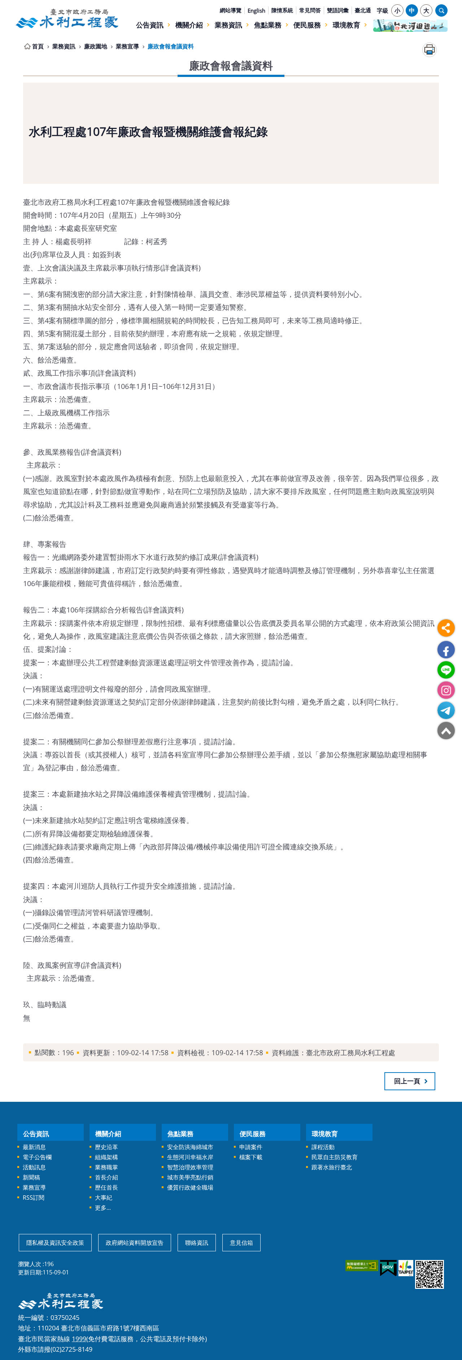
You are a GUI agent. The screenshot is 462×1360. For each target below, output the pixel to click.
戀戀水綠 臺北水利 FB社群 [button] (446, 649)
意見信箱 (241, 1243)
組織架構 (106, 1157)
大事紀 (103, 1197)
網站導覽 (230, 10)
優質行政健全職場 (190, 1187)
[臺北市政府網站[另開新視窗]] (405, 1268)
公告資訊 (150, 25)
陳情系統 (282, 10)
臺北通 (363, 10)
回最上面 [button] (446, 730)
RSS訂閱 (33, 1197)
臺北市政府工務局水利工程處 (66, 19)
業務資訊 (228, 25)
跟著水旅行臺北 (331, 1167)
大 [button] (426, 10)
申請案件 (250, 1147)
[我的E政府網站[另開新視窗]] (388, 1268)
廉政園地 (95, 46)
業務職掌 (106, 1167)
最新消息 (34, 1147)
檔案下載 (250, 1157)
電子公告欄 (37, 1157)
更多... (103, 1208)
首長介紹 (106, 1177)
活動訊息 (34, 1167)
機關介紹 (189, 25)
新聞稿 (31, 1177)
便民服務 (307, 25)
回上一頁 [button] (407, 1081)
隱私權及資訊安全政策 (55, 1243)
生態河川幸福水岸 (190, 1157)
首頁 (38, 46)
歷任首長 (106, 1187)
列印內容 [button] (429, 50)
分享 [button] (446, 628)
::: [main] (19, 44)
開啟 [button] (441, 10)
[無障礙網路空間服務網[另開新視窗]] (361, 1265)
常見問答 (310, 10)
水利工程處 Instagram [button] (446, 690)
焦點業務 (268, 25)
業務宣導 (127, 46)
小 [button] (397, 10)
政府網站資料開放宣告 (135, 1243)
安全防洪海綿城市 (190, 1147)
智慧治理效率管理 (190, 1167)
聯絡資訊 (196, 1243)
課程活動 (323, 1147)
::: (19, 4)
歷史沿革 (106, 1147)
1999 (79, 1338)
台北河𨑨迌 (410, 26)
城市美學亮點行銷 (190, 1177)
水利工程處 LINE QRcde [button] (446, 670)
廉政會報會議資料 (171, 46)
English (256, 10)
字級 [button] (382, 10)
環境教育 (346, 25)
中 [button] (412, 10)
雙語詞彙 (338, 10)
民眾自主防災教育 (334, 1157)
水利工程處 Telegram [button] (446, 710)
